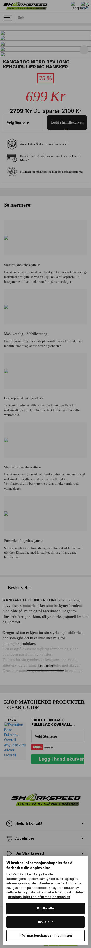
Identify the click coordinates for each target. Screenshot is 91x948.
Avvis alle (45, 922)
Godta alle (45, 908)
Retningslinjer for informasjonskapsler (39, 897)
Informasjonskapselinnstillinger (45, 935)
